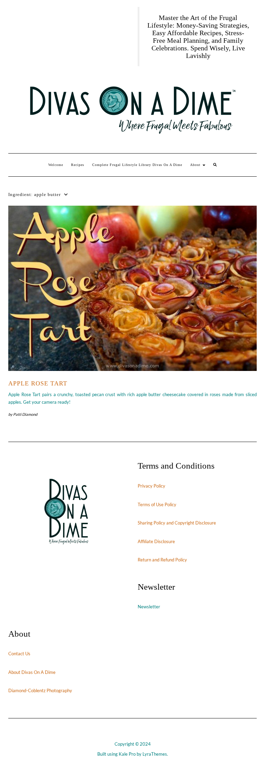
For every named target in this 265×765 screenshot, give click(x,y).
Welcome (55, 165)
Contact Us (19, 653)
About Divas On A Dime (32, 672)
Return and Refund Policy (162, 559)
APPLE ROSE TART (37, 383)
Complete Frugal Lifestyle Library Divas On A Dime (137, 165)
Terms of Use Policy (157, 504)
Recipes (77, 165)
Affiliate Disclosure (156, 541)
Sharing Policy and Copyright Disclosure (177, 523)
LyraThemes (155, 754)
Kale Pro (127, 754)
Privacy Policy (151, 486)
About (196, 165)
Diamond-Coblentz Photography (40, 690)
